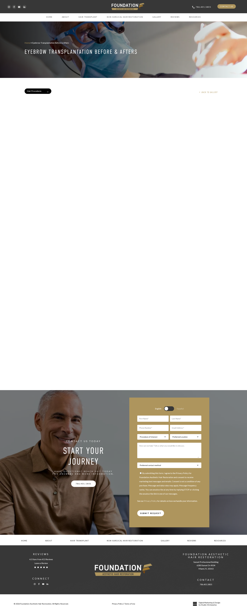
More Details (63, 112)
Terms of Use (129, 604)
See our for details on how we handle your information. (167, 501)
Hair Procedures (34, 91)
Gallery (165, 541)
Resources (220, 541)
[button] (83, 484)
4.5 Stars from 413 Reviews (41, 559)
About (48, 541)
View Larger (49, 112)
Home (27, 43)
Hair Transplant (79, 541)
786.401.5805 (206, 584)
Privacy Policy (150, 501)
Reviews (191, 541)
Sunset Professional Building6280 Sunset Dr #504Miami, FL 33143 (205, 565)
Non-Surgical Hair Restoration (125, 541)
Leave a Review (41, 563)
